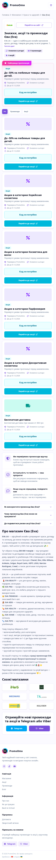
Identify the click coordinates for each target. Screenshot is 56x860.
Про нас (5, 800)
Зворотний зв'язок (10, 823)
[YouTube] (15, 766)
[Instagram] (4, 766)
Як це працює (8, 804)
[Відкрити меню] (51, 5)
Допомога (6, 819)
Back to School (8, 808)
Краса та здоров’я (31, 15)
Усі (5, 111)
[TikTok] (9, 766)
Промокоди (15, 111)
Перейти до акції (26, 101)
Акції (26, 111)
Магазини (16, 15)
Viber (41, 728)
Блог (4, 789)
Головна (5, 15)
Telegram (18, 728)
